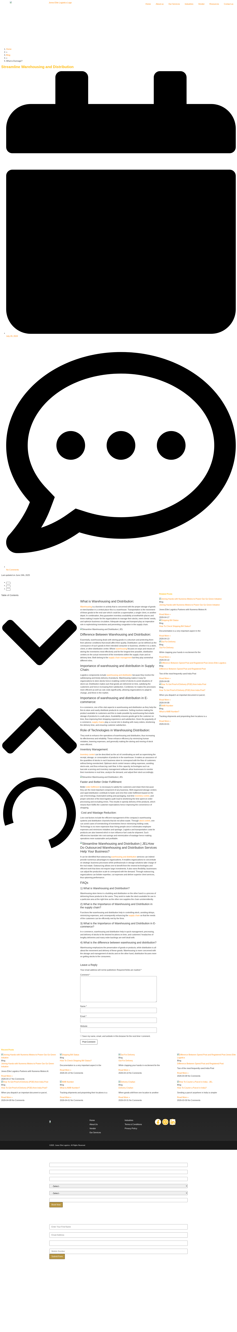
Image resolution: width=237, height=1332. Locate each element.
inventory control (142, 796)
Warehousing (86, 607)
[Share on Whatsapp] (8, 589)
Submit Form (57, 1256)
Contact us (228, 4)
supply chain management (120, 658)
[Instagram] (165, 1122)
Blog (8, 55)
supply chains (98, 722)
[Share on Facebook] (8, 583)
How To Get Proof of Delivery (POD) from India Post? (182, 690)
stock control (144, 821)
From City (53, 1190)
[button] (39, 643)
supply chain (134, 915)
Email (83, 1016)
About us (160, 4)
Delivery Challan (125, 1088)
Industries (189, 4)
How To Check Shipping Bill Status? (175, 626)
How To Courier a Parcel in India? (192, 1088)
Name (83, 1006)
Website (83, 1026)
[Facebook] (158, 1122)
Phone (52, 1175)
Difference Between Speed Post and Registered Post (182, 669)
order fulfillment (92, 787)
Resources (214, 4)
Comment (85, 975)
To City (52, 1197)
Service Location (56, 1239)
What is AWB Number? (169, 712)
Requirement (55, 1182)
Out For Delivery (166, 648)
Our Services (174, 4)
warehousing (121, 649)
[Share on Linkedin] (8, 586)
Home (148, 4)
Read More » (165, 614)
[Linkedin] (172, 1122)
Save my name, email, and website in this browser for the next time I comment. (116, 1036)
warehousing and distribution (119, 675)
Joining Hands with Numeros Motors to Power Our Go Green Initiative (189, 605)
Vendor (201, 4)
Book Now (56, 1205)
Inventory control (87, 754)
